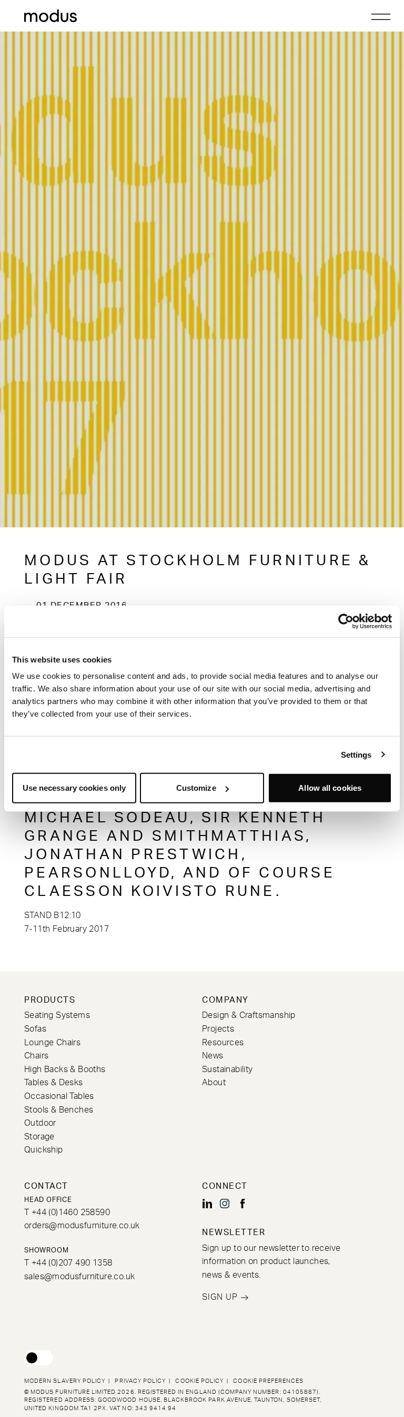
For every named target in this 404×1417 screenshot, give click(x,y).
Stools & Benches (58, 1110)
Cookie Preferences (268, 1381)
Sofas (35, 1029)
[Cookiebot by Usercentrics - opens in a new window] (346, 621)
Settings (356, 754)
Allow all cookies (329, 787)
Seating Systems (57, 1015)
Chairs (36, 1056)
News (213, 1056)
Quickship (43, 1150)
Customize (196, 787)
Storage (39, 1137)
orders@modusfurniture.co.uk (82, 1225)
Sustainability (227, 1069)
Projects (218, 1029)
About (214, 1082)
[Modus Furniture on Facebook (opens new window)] (242, 1203)
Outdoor (40, 1123)
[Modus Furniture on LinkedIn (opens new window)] (207, 1203)
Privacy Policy (140, 1381)
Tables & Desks (53, 1082)
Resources (223, 1042)
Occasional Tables (59, 1096)
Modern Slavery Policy (64, 1381)
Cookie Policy (199, 1381)
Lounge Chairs (52, 1042)
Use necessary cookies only (74, 787)
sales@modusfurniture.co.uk (79, 1276)
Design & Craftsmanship (249, 1015)
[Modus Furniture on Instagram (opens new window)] (224, 1203)
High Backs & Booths (65, 1069)
